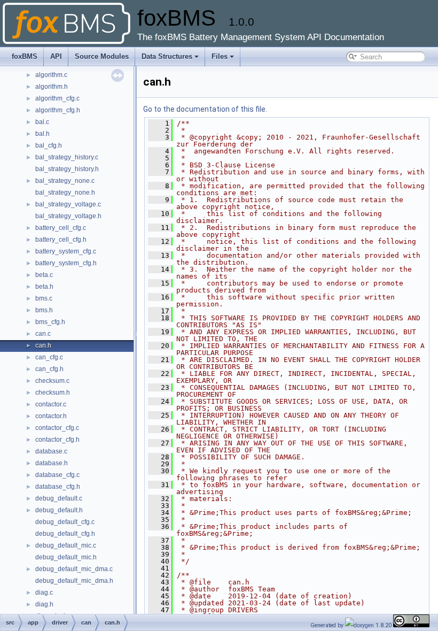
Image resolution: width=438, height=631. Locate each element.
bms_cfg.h (50, 322)
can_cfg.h (49, 369)
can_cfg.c (49, 357)
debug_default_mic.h (66, 557)
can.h (43, 345)
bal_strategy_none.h (65, 192)
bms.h (44, 310)
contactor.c (50, 404)
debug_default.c (58, 498)
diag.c (44, 592)
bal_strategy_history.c (66, 157)
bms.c (43, 298)
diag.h (44, 604)
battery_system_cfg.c (65, 251)
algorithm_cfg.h (57, 110)
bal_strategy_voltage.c (68, 204)
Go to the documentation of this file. (205, 109)
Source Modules (102, 56)
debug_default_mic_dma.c (74, 569)
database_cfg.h (57, 486)
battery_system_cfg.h (66, 263)
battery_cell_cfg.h (61, 239)
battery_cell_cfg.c (60, 228)
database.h (51, 463)
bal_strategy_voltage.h (68, 216)
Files (220, 56)
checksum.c (52, 380)
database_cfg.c (57, 475)
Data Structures (167, 56)
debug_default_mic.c (65, 545)
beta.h (44, 286)
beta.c (44, 275)
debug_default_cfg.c (65, 522)
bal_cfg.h (48, 145)
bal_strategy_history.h (67, 169)
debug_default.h (59, 510)
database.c (51, 451)
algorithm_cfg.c (57, 98)
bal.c (42, 122)
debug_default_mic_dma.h (74, 580)
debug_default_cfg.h (65, 533)
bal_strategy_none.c (65, 180)
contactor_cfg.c (57, 428)
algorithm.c (51, 75)
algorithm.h (51, 86)
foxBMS (24, 56)
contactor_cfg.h (57, 439)
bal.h (42, 133)
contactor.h (51, 416)
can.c (43, 333)
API (56, 56)
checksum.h (52, 392)
